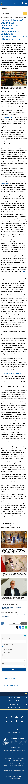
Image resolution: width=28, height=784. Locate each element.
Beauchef (18, 763)
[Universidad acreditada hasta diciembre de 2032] (14, 743)
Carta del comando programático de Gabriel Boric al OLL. (13, 615)
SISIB (5, 776)
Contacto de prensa (10, 682)
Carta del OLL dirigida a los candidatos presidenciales (12, 607)
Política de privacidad (14, 778)
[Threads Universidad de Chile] (11, 721)
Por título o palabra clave (8, 639)
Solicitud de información (14, 732)
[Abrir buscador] (23, 3)
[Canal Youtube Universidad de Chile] (17, 717)
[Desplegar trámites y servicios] (26, 694)
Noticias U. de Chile (10, 678)
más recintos (14, 767)
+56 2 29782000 (8, 770)
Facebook (20, 627)
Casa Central (18, 760)
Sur (22, 765)
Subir (2, 623)
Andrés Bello (12, 763)
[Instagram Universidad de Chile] (11, 717)
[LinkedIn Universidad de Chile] (22, 721)
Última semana (8, 649)
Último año (7, 655)
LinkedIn (23, 627)
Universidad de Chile (13, 776)
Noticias (5, 9)
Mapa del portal (11, 772)
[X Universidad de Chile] (6, 721)
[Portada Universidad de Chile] (10, 3)
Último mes (7, 652)
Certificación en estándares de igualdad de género (14, 751)
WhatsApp (26, 627)
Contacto (18, 772)
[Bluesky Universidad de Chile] (22, 717)
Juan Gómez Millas (16, 765)
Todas (5, 646)
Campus (6, 763)
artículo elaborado (7, 117)
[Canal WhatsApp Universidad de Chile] (6, 717)
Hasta (3, 663)
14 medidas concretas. (13, 275)
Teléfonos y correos (19, 770)
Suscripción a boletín (11, 685)
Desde (3, 658)
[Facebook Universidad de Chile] (17, 721)
